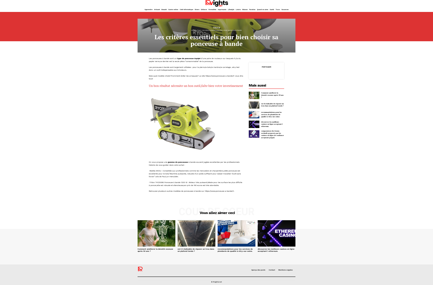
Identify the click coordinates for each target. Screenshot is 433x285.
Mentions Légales (285, 270)
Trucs (216, 28)
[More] (276, 72)
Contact (272, 270)
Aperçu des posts (258, 270)
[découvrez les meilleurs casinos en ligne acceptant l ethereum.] (254, 124)
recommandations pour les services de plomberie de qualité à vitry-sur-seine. (271, 114)
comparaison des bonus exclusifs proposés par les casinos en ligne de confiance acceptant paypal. (272, 134)
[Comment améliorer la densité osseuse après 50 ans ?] (254, 95)
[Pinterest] (266, 72)
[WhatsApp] (271, 72)
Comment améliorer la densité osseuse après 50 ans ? (272, 95)
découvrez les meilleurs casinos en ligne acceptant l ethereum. (272, 124)
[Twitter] (261, 72)
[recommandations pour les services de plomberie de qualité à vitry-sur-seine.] (254, 114)
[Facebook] (256, 72)
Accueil (193, 30)
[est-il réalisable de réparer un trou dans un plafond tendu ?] (254, 105)
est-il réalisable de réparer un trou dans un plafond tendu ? (272, 105)
